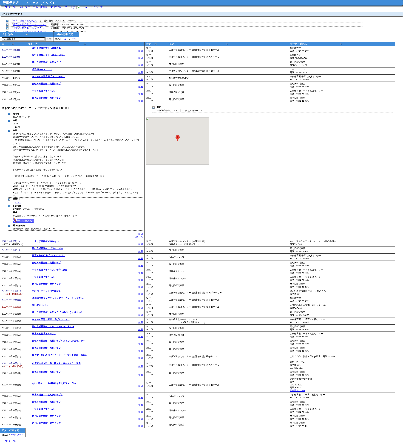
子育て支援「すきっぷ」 (44, 90)
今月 (66, 39)
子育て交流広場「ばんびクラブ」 (29, 24)
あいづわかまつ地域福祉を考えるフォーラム (54, 383)
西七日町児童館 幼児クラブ (46, 62)
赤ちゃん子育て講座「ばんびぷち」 (30, 32)
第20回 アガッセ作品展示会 (46, 291)
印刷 (140, 51)
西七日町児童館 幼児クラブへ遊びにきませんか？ (57, 312)
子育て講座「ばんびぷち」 (26, 20)
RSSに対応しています (62, 7)
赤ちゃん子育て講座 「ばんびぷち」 (51, 319)
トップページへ (9, 7)
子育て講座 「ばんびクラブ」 (47, 394)
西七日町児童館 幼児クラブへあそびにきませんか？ (58, 340)
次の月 (74, 39)
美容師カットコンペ (42, 69)
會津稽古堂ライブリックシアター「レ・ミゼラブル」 (58, 298)
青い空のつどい (40, 305)
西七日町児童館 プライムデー (47, 248)
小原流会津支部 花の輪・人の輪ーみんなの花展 (56, 363)
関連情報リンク (297, 390)
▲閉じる (138, 237)
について (98, 7)
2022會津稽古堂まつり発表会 (46, 48)
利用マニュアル (29, 7)
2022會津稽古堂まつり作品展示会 (48, 55)
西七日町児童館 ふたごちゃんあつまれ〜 (53, 326)
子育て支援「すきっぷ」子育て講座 (49, 269)
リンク (18, 202)
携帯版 (44, 7)
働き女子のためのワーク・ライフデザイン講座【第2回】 (60, 355)
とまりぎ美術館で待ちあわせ (46, 241)
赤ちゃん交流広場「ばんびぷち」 (48, 76)
